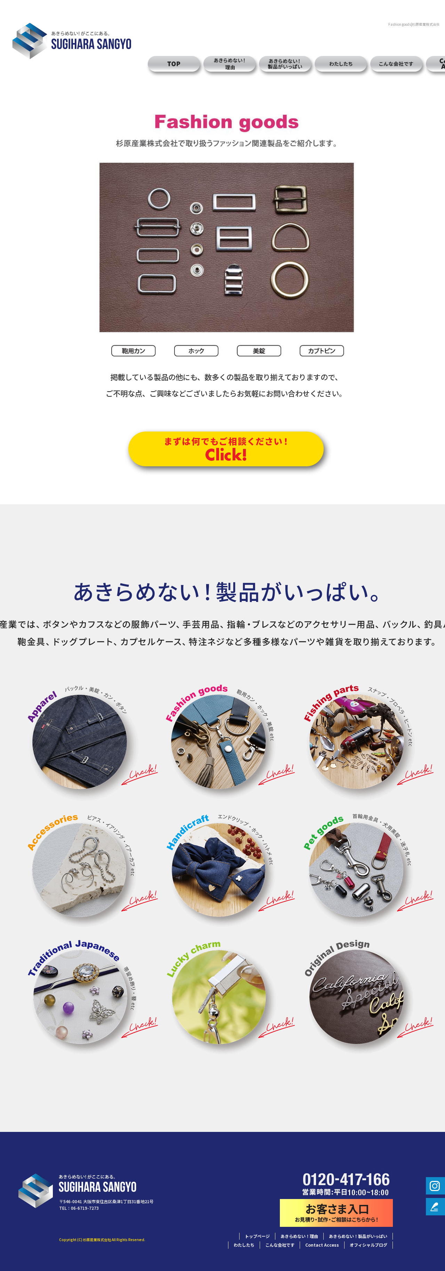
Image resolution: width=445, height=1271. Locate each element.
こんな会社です (396, 64)
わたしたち (341, 64)
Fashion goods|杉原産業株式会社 (414, 24)
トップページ (170, 64)
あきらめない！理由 (229, 64)
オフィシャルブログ (368, 1245)
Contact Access (322, 1245)
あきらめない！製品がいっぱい (285, 64)
